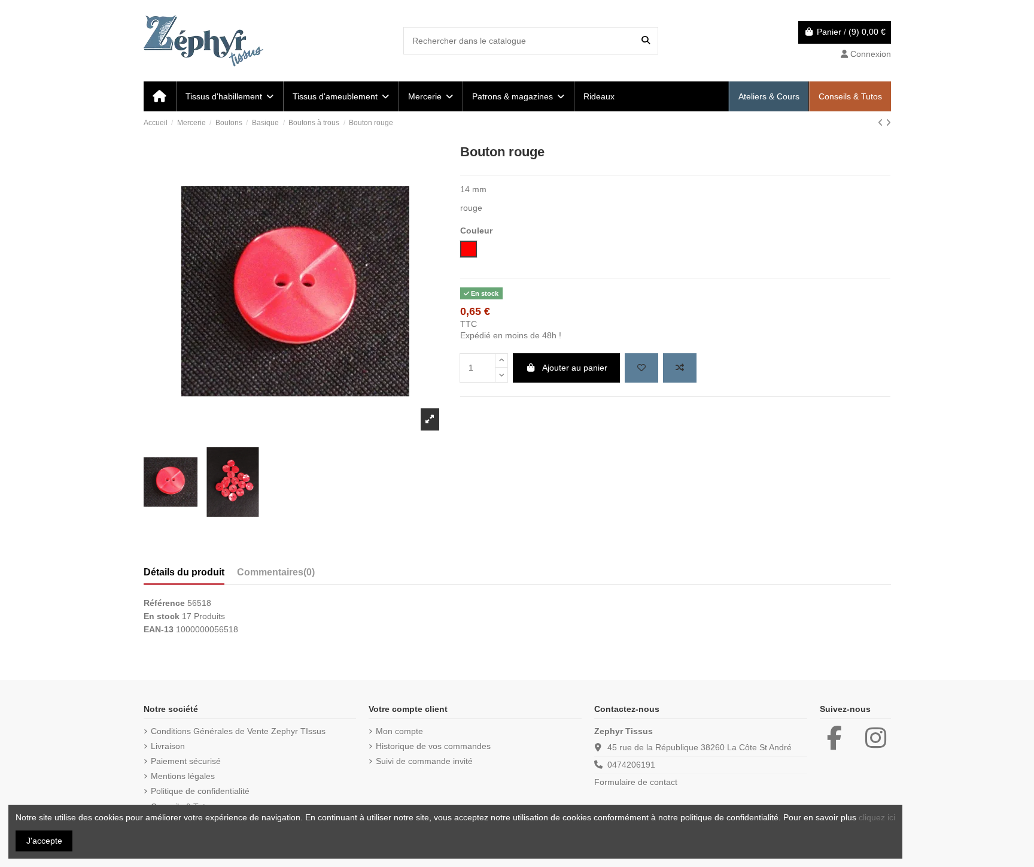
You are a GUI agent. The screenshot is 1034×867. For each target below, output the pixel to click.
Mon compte (399, 731)
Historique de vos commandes (433, 746)
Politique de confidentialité (200, 791)
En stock (162, 616)
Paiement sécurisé (186, 761)
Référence (164, 603)
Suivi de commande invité (424, 761)
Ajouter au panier (574, 367)
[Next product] (888, 123)
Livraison (168, 746)
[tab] (276, 574)
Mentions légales (183, 776)
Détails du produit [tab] (184, 572)
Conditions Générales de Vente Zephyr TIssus (238, 731)
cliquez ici (877, 817)
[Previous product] (882, 123)
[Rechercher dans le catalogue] (645, 40)
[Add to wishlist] (641, 368)
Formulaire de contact (635, 782)
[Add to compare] (680, 368)
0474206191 (631, 764)
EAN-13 (159, 629)
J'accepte (44, 840)
